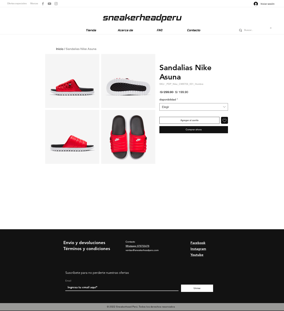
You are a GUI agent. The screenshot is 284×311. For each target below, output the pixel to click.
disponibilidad (168, 99)
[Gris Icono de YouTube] (49, 4)
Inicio (59, 49)
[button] (18, 3)
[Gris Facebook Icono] (43, 4)
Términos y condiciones (86, 248)
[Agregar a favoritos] (224, 120)
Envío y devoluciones (84, 242)
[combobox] (193, 107)
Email (68, 281)
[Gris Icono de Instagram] (56, 4)
